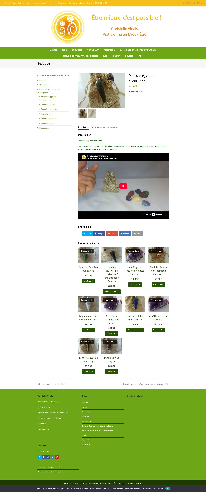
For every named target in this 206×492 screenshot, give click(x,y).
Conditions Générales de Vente (50, 467)
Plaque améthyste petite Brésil (52, 384)
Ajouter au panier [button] (112, 291)
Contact (85, 440)
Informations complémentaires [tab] (104, 127)
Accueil (85, 402)
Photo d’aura (87, 416)
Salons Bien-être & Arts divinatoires (97, 426)
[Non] (203, 488)
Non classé (44, 85)
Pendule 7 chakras (49, 104)
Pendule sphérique (49, 118)
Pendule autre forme (50, 109)
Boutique (86, 444)
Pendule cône (47, 114)
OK (168, 488)
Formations (87, 421)
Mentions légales (136, 483)
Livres (41, 80)
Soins (84, 407)
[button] (87, 233)
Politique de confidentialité (49, 472)
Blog (84, 435)
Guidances (86, 412)
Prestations (44, 128)
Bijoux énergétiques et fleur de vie (54, 75)
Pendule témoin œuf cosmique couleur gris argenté (145, 384)
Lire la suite (88, 281)
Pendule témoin (48, 123)
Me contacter (43, 451)
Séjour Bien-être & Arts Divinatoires (97, 430)
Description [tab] (83, 127)
